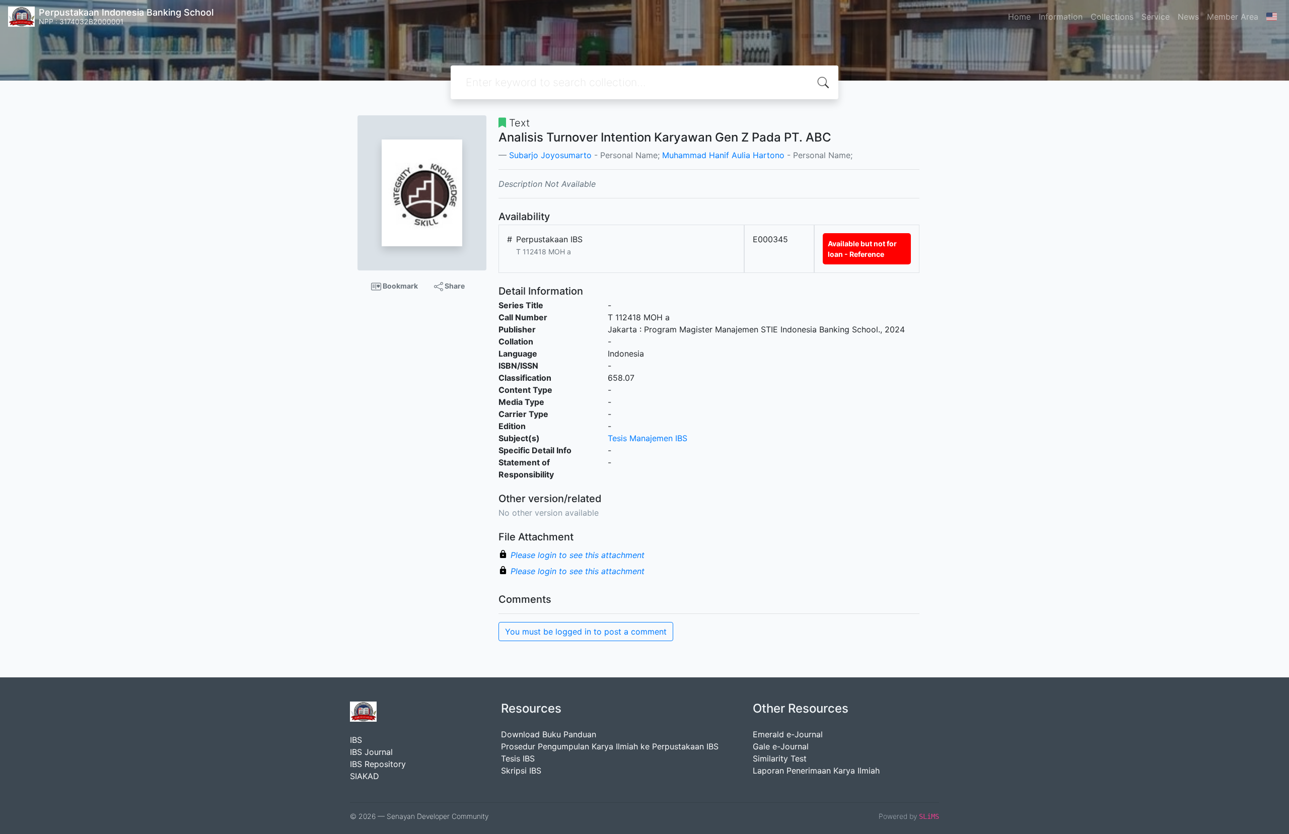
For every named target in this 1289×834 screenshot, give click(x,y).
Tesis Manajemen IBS (647, 438)
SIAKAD (364, 776)
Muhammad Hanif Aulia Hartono (723, 155)
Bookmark (399, 286)
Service (1155, 17)
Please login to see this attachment (577, 555)
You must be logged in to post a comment (586, 632)
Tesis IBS (518, 758)
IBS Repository (378, 764)
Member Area (1232, 17)
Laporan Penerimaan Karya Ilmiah (816, 771)
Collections (1112, 17)
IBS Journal (371, 752)
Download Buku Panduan (548, 734)
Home (1019, 17)
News (1188, 17)
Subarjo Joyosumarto (550, 155)
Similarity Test (780, 758)
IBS (356, 740)
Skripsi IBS (521, 771)
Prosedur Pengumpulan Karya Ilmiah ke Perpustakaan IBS (610, 746)
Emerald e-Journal (788, 734)
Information (1061, 17)
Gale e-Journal (781, 746)
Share (454, 286)
